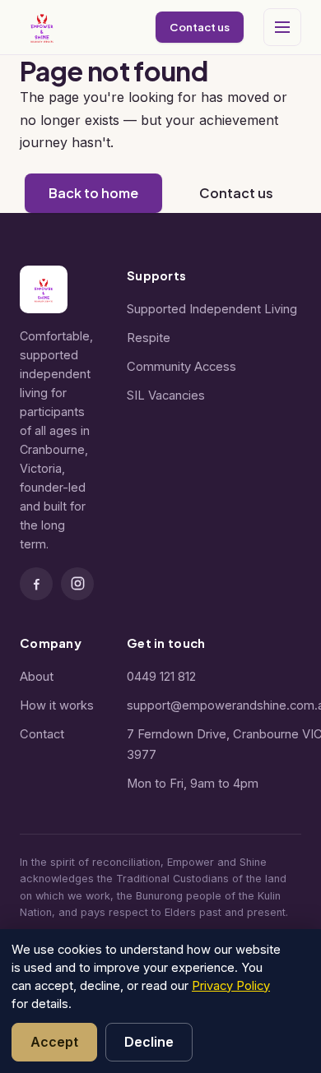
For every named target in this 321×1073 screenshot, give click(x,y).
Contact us (200, 27)
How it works (57, 705)
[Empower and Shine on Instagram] (77, 583)
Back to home (93, 192)
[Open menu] (282, 27)
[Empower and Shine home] (42, 27)
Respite (148, 338)
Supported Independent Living (212, 309)
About (37, 676)
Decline (149, 1042)
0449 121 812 (161, 676)
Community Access (181, 366)
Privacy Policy (231, 985)
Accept (54, 1042)
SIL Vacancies (166, 395)
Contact (42, 734)
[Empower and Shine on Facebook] (36, 583)
